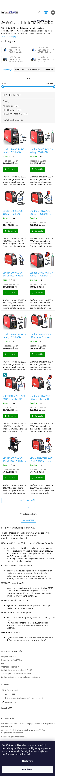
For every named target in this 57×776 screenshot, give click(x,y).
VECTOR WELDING (16, 113)
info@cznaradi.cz (13, 690)
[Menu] (53, 12)
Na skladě (12, 95)
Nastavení (27, 760)
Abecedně (48, 69)
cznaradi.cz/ (10, 702)
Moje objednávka (8, 656)
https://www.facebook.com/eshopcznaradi (24, 698)
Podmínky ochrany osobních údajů (16, 670)
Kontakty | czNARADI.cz (11, 660)
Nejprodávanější (34, 69)
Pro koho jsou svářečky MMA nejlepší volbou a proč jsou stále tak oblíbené (28, 724)
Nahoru (30, 520)
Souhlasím (27, 769)
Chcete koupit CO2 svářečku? (14, 736)
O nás (3, 663)
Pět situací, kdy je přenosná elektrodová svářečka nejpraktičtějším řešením (23, 731)
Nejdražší (19, 69)
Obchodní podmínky (10, 667)
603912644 (10, 694)
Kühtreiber (13, 110)
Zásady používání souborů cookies (16, 673)
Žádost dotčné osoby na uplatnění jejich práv (21, 677)
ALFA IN (11, 106)
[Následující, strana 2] (28, 507)
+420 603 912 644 (37, 20)
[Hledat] (39, 12)
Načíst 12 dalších (28, 500)
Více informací (23, 754)
